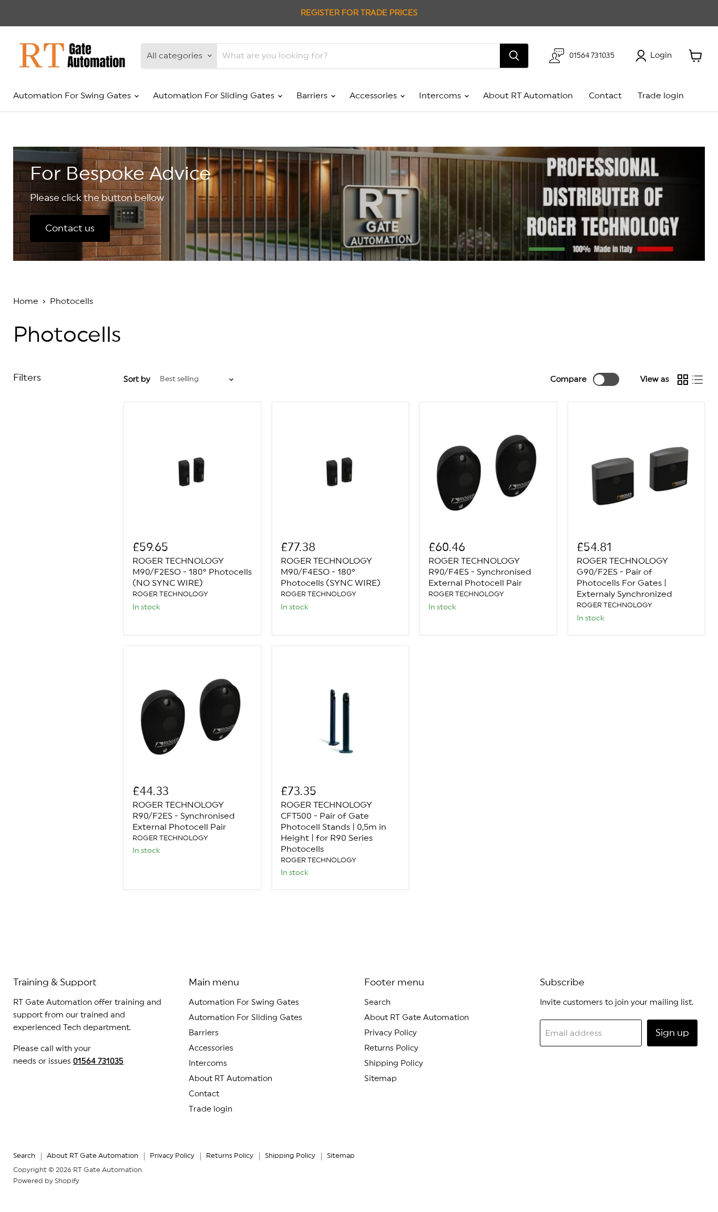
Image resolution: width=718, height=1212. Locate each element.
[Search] (514, 56)
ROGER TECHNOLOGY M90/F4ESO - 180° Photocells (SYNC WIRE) (331, 572)
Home (25, 301)
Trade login (661, 95)
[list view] (697, 379)
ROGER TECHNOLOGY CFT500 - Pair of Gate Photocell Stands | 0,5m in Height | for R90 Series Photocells (333, 827)
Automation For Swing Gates (73, 95)
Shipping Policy (393, 1063)
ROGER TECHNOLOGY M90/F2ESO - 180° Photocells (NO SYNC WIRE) (192, 572)
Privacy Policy (390, 1033)
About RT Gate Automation (416, 1018)
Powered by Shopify (46, 1181)
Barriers (313, 95)
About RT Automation (528, 95)
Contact (605, 95)
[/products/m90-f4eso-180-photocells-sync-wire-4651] (341, 471)
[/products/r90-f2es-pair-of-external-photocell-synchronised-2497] (192, 715)
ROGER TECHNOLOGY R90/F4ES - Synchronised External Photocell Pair (479, 572)
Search (377, 1002)
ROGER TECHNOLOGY (170, 594)
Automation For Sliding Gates (214, 95)
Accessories (374, 95)
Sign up (672, 1032)
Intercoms (441, 95)
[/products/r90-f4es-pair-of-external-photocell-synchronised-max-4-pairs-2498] (488, 471)
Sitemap (380, 1079)
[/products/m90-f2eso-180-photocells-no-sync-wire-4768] (192, 471)
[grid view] (682, 379)
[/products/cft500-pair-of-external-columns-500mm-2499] (341, 715)
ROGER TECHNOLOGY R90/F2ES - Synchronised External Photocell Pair (183, 816)
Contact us (70, 228)
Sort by (137, 379)
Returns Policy (391, 1048)
